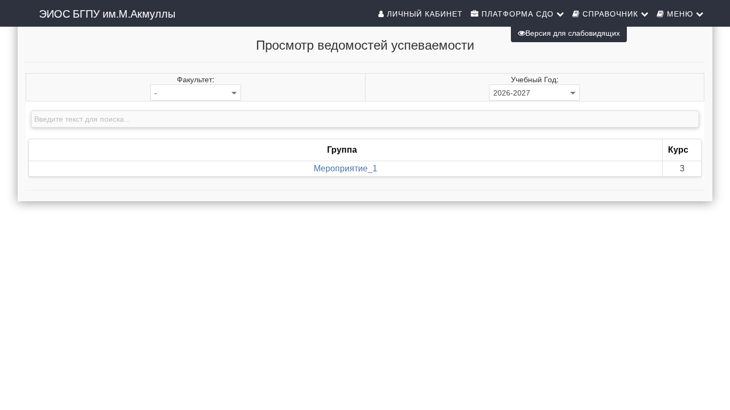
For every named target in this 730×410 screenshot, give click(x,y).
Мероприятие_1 (345, 168)
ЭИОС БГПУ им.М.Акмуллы (107, 13)
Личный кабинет (423, 13)
